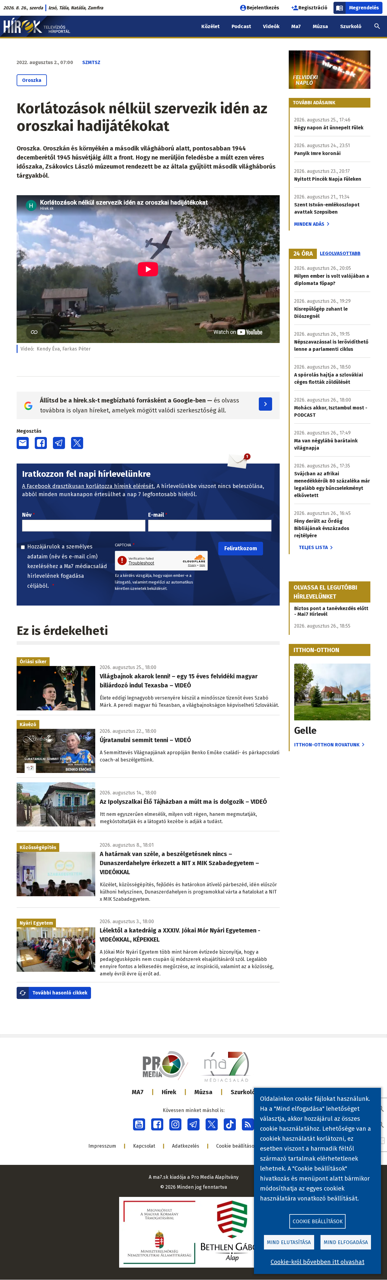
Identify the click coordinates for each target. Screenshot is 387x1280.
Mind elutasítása (289, 1242)
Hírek (169, 1092)
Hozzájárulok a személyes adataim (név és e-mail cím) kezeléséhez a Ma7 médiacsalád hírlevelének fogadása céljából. (67, 566)
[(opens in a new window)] (139, 1124)
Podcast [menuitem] (241, 26)
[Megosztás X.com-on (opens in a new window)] (77, 443)
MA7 (138, 1092)
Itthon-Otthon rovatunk (326, 745)
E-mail (156, 515)
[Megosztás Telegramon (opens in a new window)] (59, 443)
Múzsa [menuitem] (320, 26)
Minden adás (309, 224)
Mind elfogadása (346, 1242)
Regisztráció (312, 8)
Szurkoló (243, 1092)
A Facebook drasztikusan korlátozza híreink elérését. (88, 486)
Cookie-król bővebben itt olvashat (317, 1261)
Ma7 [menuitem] (296, 26)
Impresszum (102, 1146)
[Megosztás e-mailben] (23, 443)
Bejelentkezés (263, 8)
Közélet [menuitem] (210, 26)
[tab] (303, 254)
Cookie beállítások (236, 1146)
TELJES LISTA (313, 547)
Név (26, 515)
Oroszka (31, 80)
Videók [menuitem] (271, 26)
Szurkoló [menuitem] (350, 26)
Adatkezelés (185, 1146)
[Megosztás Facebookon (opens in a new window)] (41, 443)
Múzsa (203, 1092)
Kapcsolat (144, 1146)
